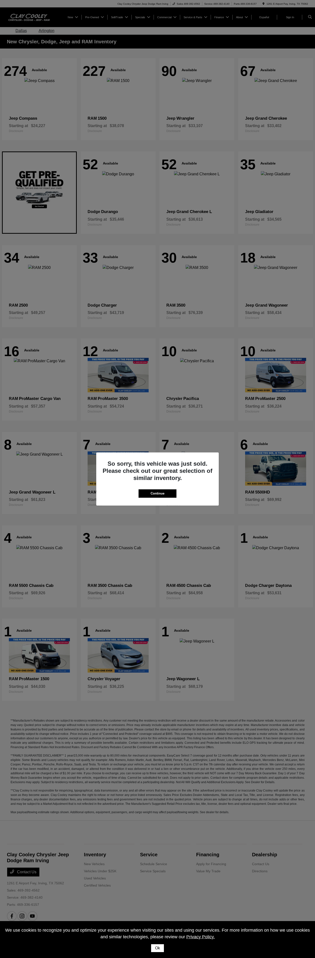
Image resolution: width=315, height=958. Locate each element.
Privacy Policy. (200, 936)
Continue (157, 493)
